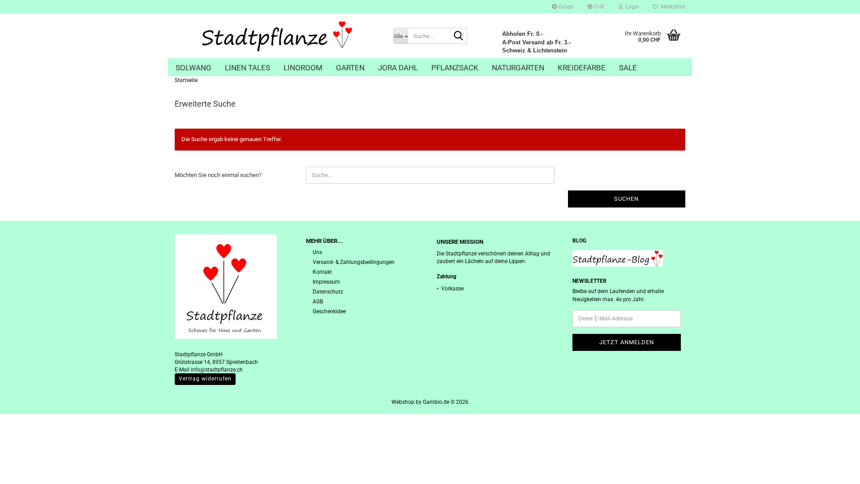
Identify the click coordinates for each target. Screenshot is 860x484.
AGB (318, 301)
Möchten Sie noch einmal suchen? (218, 175)
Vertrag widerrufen (205, 379)
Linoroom (303, 67)
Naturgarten (518, 67)
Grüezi (565, 7)
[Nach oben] (835, 470)
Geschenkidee (329, 311)
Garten (350, 67)
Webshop (402, 402)
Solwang (193, 67)
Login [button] (631, 7)
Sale (628, 67)
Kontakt (322, 272)
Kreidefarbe (582, 67)
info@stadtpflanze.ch (217, 370)
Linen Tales (247, 67)
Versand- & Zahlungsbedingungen (354, 262)
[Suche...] (458, 36)
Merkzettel (671, 7)
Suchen (626, 198)
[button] (595, 6)
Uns (317, 252)
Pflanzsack (454, 67)
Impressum (326, 282)
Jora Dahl (398, 67)
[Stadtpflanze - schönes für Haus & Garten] (277, 35)
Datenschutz (328, 292)
